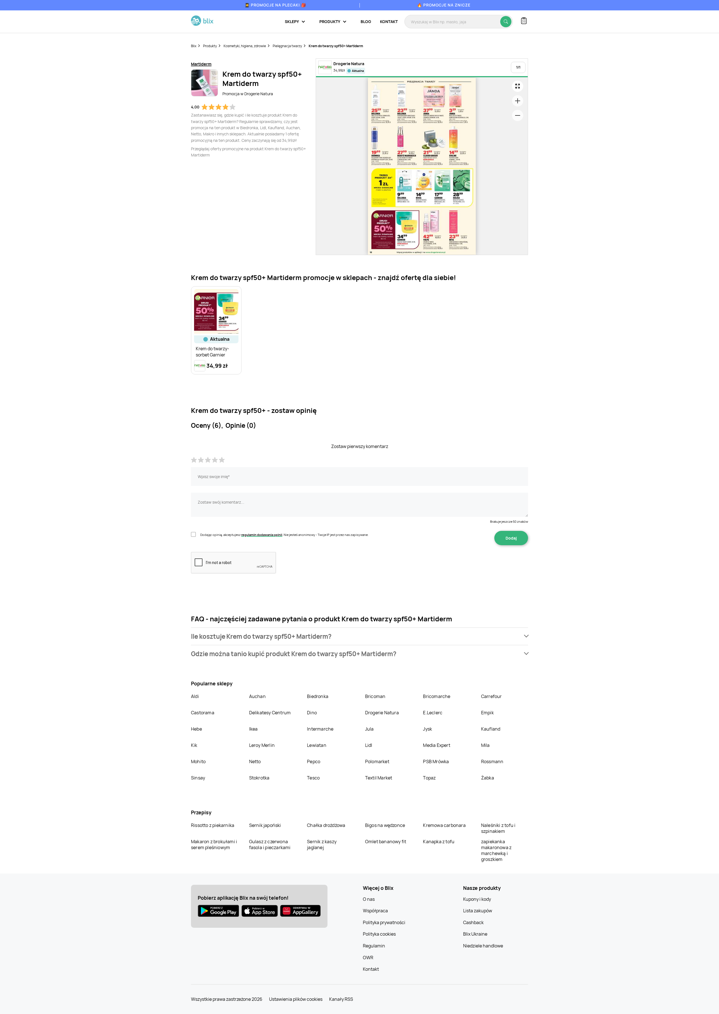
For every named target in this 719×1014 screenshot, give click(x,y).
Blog (366, 21)
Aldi (195, 696)
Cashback (473, 922)
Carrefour (491, 696)
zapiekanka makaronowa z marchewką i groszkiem (496, 850)
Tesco (313, 778)
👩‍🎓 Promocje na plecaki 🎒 (275, 5)
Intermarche (320, 729)
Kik (194, 745)
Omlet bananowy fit (385, 841)
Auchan (257, 696)
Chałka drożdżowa (326, 825)
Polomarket (377, 761)
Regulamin (374, 946)
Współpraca (375, 911)
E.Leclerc (432, 713)
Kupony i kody (477, 899)
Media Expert (436, 745)
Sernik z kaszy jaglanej (321, 844)
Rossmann (492, 761)
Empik (487, 713)
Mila (485, 745)
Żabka (487, 778)
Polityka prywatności (384, 922)
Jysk (427, 729)
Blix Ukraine (475, 934)
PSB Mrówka (436, 761)
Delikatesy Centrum (270, 713)
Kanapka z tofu (438, 841)
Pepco (313, 761)
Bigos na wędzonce (385, 825)
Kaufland (490, 729)
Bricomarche (436, 696)
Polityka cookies (379, 934)
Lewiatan (316, 745)
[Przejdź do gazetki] (517, 86)
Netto (255, 761)
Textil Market (378, 778)
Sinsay (198, 778)
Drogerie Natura (382, 713)
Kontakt (389, 21)
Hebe (196, 729)
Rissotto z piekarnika (212, 825)
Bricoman (375, 696)
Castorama (202, 713)
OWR (368, 957)
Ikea (253, 729)
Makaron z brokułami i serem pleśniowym (214, 844)
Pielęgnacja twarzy (287, 46)
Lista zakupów (477, 911)
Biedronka (317, 696)
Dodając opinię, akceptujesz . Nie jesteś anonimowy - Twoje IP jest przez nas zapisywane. (284, 535)
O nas (369, 899)
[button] (359, 636)
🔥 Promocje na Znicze (443, 5)
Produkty (210, 46)
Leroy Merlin (262, 745)
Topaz (429, 778)
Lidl (368, 745)
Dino (312, 713)
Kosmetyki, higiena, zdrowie (245, 46)
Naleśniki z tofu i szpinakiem (498, 828)
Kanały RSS (341, 999)
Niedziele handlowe (483, 946)
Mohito (198, 761)
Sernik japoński (265, 825)
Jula (369, 729)
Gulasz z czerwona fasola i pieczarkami (270, 844)
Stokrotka (259, 778)
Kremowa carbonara (444, 825)
